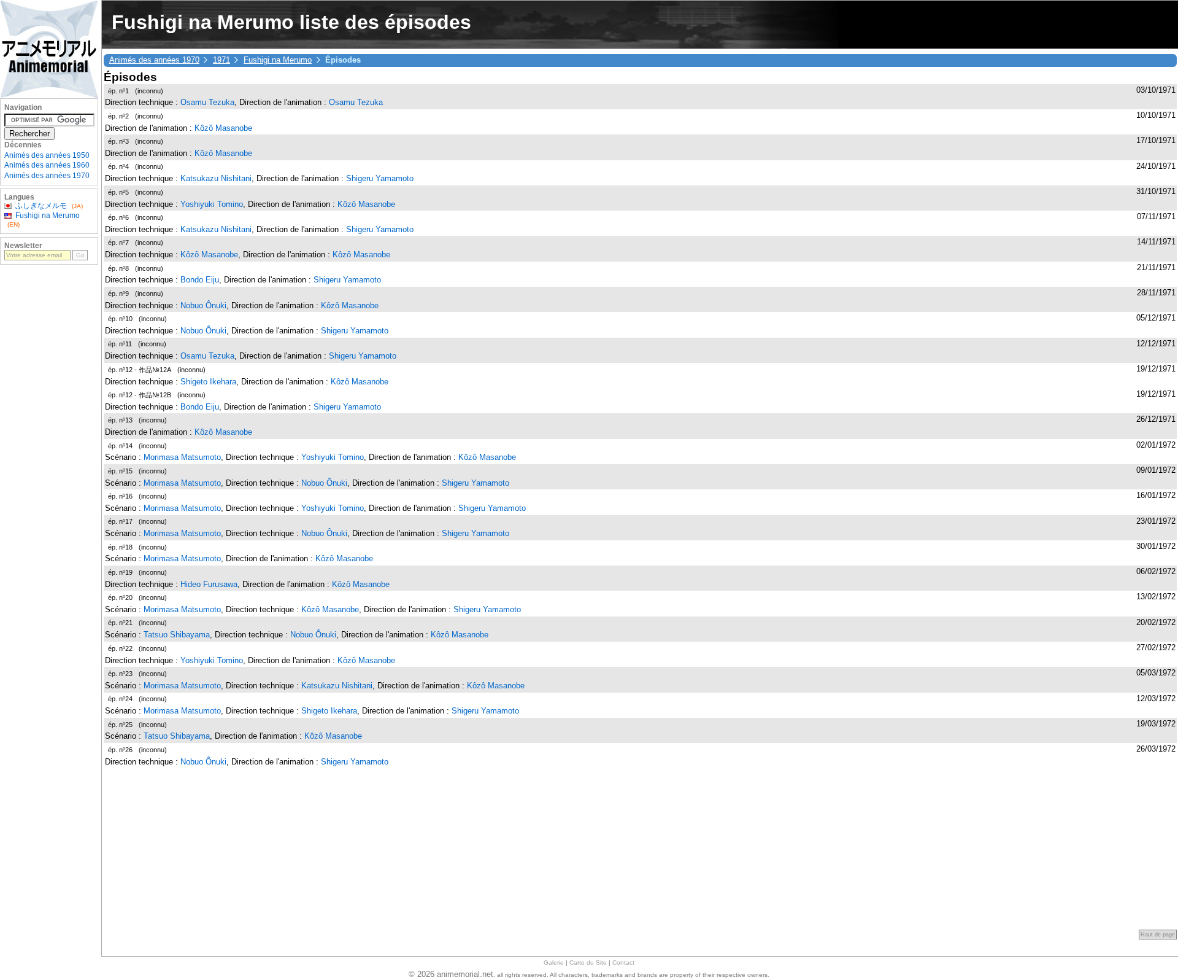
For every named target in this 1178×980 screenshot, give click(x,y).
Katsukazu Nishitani (216, 178)
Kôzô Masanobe (223, 128)
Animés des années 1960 (47, 165)
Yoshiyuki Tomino (211, 204)
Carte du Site (588, 962)
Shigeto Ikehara (208, 381)
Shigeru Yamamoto (380, 178)
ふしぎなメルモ (41, 205)
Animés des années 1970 (154, 59)
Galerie (554, 962)
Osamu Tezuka (207, 102)
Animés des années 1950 (47, 155)
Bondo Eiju (199, 279)
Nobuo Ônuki (203, 305)
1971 (221, 59)
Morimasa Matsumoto (182, 457)
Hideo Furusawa (208, 584)
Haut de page (1158, 934)
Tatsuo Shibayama (177, 634)
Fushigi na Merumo (278, 59)
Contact (623, 962)
